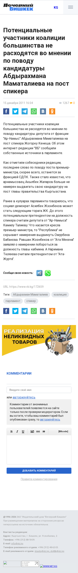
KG (56, 7)
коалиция (60, 294)
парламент (13, 301)
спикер (31, 301)
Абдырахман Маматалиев (30, 294)
